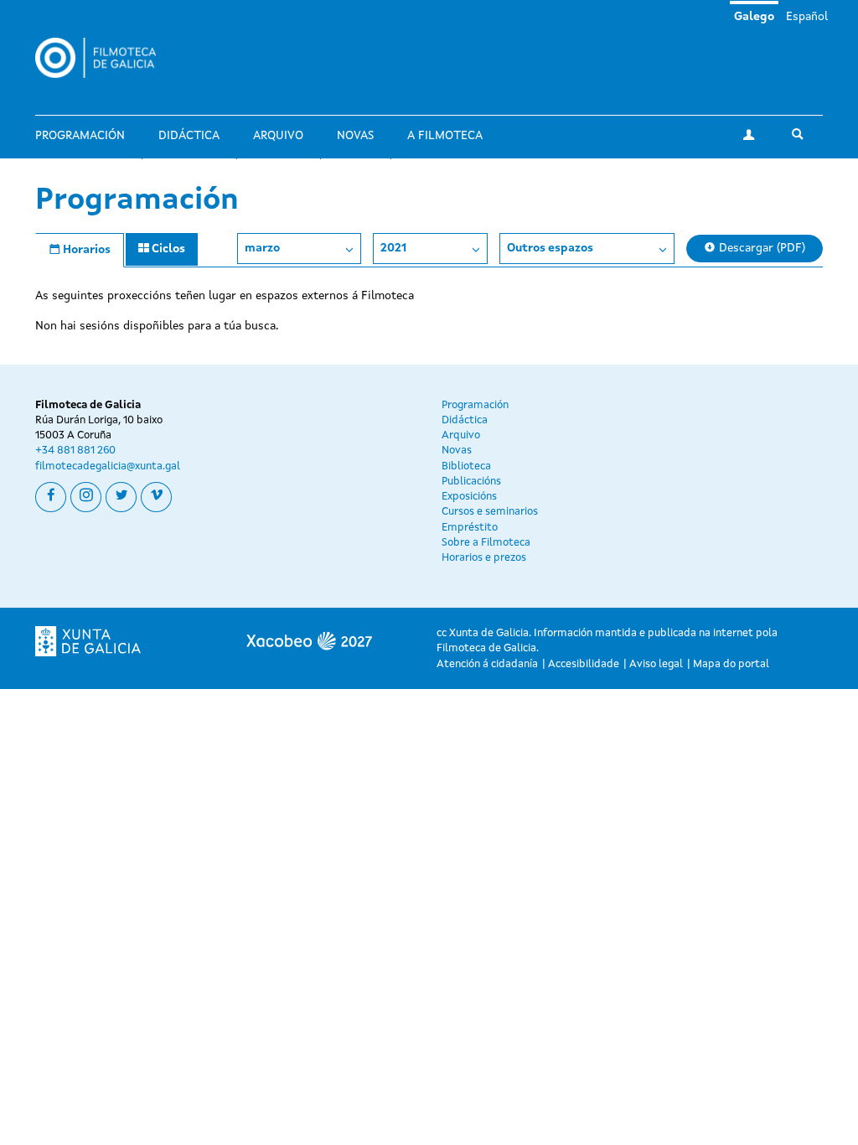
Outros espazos (550, 248)
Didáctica (189, 136)
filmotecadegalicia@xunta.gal (107, 466)
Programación (80, 136)
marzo (262, 248)
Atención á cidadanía (487, 664)
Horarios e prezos (484, 557)
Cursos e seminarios (490, 511)
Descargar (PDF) (760, 248)
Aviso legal (656, 664)
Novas (355, 136)
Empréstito (470, 527)
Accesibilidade (583, 664)
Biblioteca (466, 466)
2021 (393, 248)
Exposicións (469, 496)
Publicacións (471, 481)
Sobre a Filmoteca (486, 542)
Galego (754, 17)
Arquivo (278, 136)
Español (807, 17)
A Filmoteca (445, 136)
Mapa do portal (731, 664)
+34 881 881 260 (75, 450)
